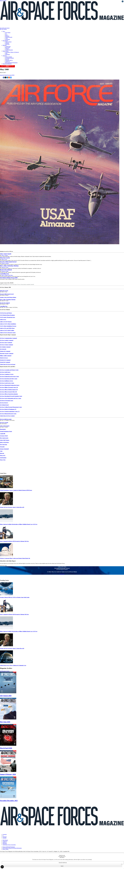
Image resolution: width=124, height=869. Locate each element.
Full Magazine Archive (4, 671)
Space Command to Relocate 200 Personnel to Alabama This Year (14, 541)
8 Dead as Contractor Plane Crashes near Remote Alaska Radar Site (15, 558)
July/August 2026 (5, 695)
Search (8, 28)
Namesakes (7, 54)
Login (5, 28)
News (4, 31)
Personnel (7, 36)
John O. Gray (4, 259)
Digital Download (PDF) (9, 75)
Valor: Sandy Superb (5, 253)
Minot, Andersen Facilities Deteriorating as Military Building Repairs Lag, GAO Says (18, 524)
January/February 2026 (8, 774)
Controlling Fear (4, 273)
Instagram (5, 836)
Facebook (5, 834)
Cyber (6, 38)
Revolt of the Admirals (6, 269)
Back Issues (7, 47)
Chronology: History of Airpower (12, 52)
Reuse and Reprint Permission (11, 62)
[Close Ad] (121, 864)
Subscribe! (7, 44)
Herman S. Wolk (4, 271)
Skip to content (3, 0)
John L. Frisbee (4, 255)
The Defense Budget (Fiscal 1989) (9, 277)
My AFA (2, 29)
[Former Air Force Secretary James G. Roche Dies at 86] (6, 504)
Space (6, 34)
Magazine (5, 45)
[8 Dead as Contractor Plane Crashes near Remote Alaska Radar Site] (6, 555)
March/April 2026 (6, 748)
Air (6, 33)
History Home (5, 51)
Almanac (7, 48)
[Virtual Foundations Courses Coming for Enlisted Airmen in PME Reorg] (6, 487)
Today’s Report (8, 41)
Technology (7, 39)
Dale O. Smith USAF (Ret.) (7, 275)
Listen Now (62, 574)
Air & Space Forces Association (9, 844)
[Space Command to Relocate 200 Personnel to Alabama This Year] (6, 538)
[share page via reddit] (9, 77)
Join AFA (2, 28)
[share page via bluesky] (11, 77)
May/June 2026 (5, 722)
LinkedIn (4, 837)
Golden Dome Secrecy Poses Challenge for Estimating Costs (13, 665)
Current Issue (8, 46)
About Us (5, 55)
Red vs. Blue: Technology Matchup (9, 265)
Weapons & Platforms (7, 63)
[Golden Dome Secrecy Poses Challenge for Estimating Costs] (6, 662)
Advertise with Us (9, 60)
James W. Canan (4, 267)
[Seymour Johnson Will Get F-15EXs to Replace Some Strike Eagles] (6, 594)
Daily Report (5, 40)
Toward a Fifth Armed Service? (8, 261)
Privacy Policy (6, 849)
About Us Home (8, 56)
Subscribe (2, 75)
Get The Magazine (9, 49)
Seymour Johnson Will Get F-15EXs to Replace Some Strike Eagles (14, 597)
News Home (7, 32)
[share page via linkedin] (7, 77)
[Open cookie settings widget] (2, 866)
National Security (8, 37)
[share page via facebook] (3, 77)
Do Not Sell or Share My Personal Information (12, 848)
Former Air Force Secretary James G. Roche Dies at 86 (12, 507)
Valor (6, 53)
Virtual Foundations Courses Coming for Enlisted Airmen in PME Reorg (16, 490)
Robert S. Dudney (5, 263)
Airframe (7, 42)
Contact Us (7, 61)
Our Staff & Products (9, 58)
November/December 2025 (9, 800)
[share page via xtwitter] (5, 77)
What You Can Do (5, 257)
